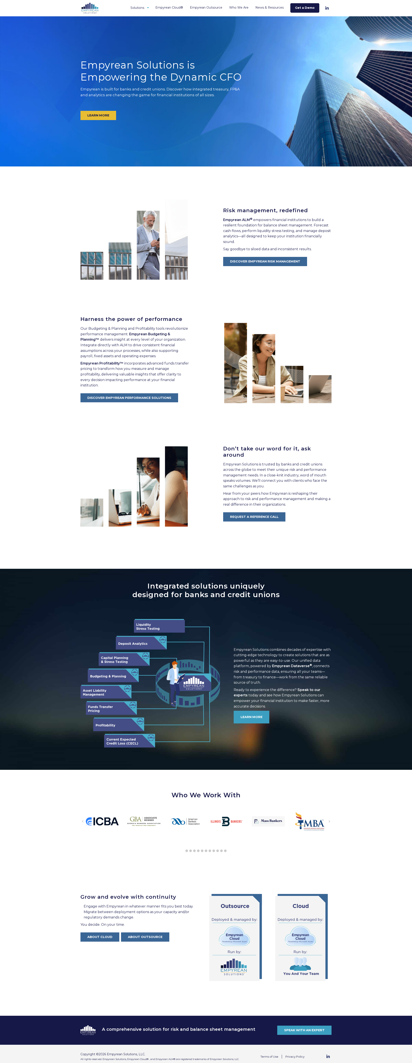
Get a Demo (305, 8)
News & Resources (269, 7)
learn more (98, 115)
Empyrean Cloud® (169, 7)
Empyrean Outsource (206, 7)
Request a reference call (254, 517)
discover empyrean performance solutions (129, 398)
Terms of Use (269, 1056)
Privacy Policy (294, 1056)
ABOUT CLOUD (99, 937)
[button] (186, 850)
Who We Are (238, 7)
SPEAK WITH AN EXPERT (304, 1030)
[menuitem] (139, 8)
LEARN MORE (251, 717)
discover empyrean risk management (265, 261)
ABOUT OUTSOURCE (145, 937)
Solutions (137, 8)
